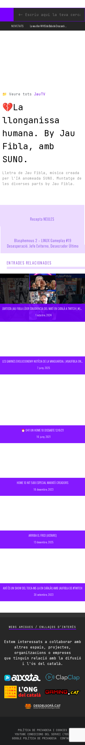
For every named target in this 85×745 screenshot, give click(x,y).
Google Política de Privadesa (34, 738)
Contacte (66, 738)
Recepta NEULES (42, 219)
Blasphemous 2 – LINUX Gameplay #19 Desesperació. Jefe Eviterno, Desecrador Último (43, 243)
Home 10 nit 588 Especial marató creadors (42, 482)
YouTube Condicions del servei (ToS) (42, 734)
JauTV (39, 94)
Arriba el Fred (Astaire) (43, 535)
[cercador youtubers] (7, 14)
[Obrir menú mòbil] (5, 26)
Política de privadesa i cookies (42, 730)
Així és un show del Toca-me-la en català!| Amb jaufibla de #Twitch (42, 588)
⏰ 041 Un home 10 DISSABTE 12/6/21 (42, 430)
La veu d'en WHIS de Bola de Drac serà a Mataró (51, 26)
